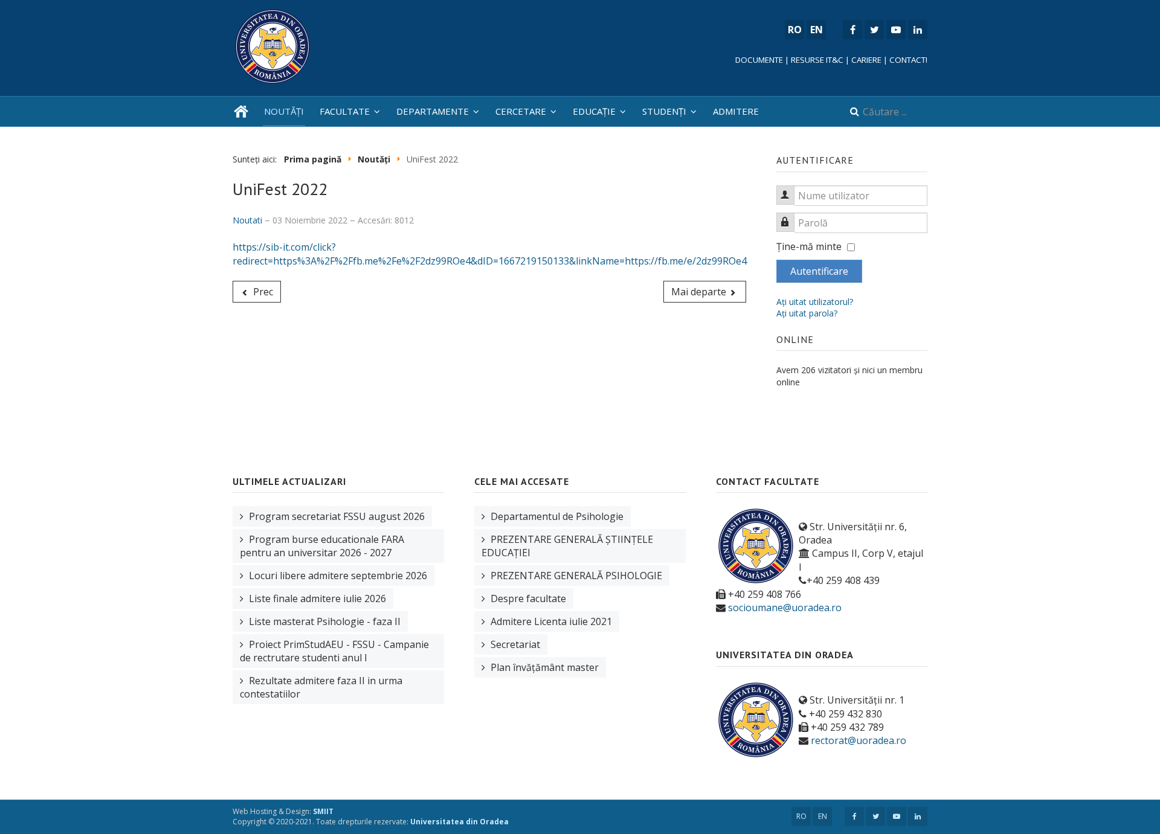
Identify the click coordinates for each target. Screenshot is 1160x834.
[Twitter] (874, 29)
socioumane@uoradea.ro (785, 607)
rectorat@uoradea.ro (858, 740)
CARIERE (866, 59)
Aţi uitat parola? (806, 313)
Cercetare (520, 111)
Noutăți (284, 111)
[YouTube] (896, 29)
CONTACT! (908, 59)
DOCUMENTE (759, 59)
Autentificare (819, 271)
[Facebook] (852, 29)
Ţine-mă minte (809, 246)
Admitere (736, 111)
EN (822, 816)
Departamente (432, 111)
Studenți (664, 111)
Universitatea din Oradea (459, 821)
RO (801, 816)
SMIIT (323, 811)
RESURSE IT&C (817, 59)
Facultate (345, 111)
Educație (594, 111)
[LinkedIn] (917, 29)
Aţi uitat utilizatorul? (814, 301)
